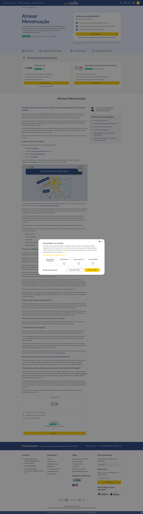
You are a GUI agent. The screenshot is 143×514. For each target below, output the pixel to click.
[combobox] (99, 241)
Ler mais (65, 252)
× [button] (102, 241)
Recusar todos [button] (75, 270)
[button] (71, 255)
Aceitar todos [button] (92, 270)
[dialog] (71, 257)
